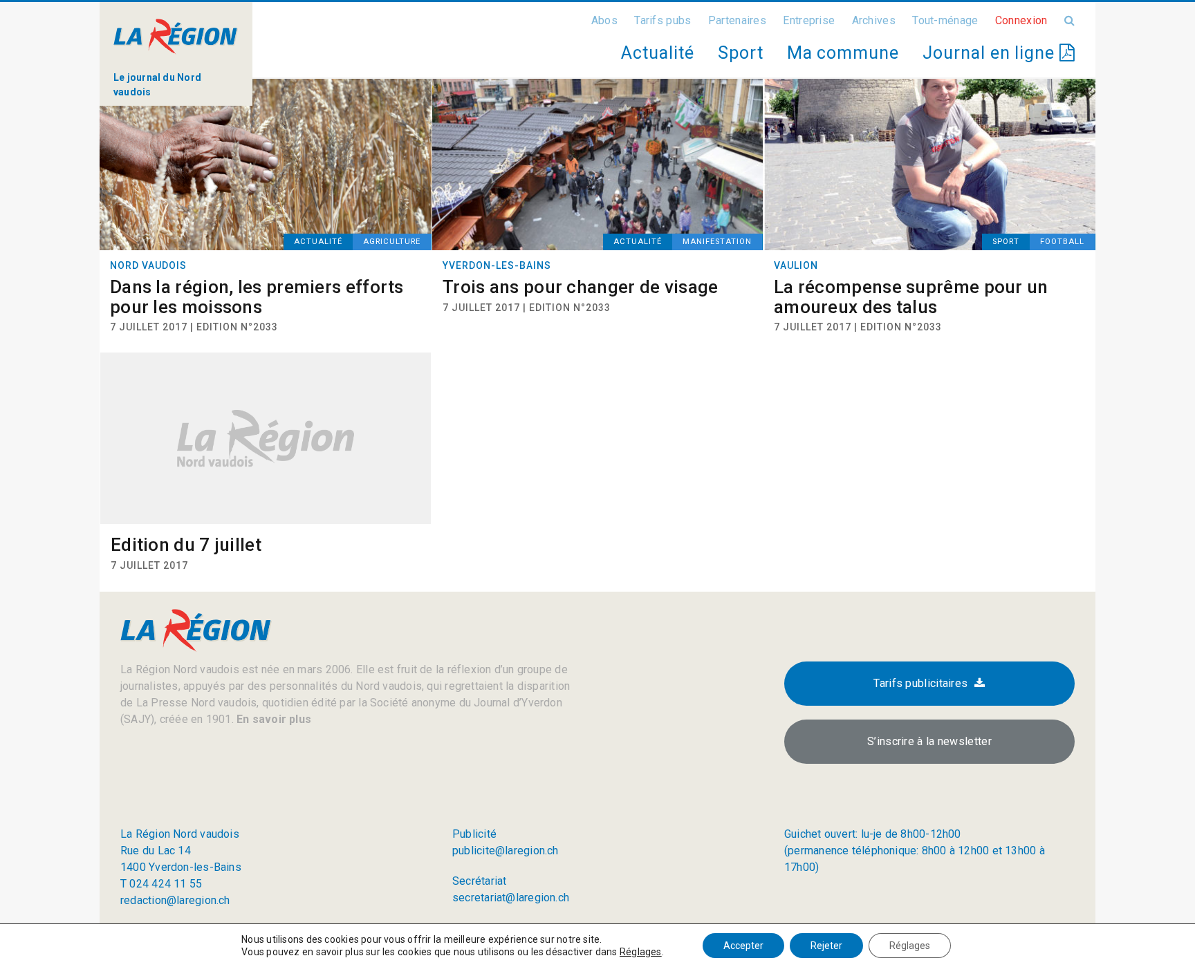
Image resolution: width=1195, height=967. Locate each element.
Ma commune (843, 53)
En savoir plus (272, 719)
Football (1062, 241)
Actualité (657, 53)
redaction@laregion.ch (175, 900)
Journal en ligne (991, 53)
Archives (874, 20)
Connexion (1021, 20)
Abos (604, 20)
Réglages (641, 951)
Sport (740, 53)
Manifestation (717, 241)
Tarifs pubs (662, 20)
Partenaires (737, 20)
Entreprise (809, 20)
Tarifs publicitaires (920, 683)
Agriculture (391, 241)
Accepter (743, 945)
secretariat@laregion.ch (510, 897)
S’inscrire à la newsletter (929, 741)
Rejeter (826, 945)
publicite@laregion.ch (505, 850)
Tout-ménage (945, 20)
